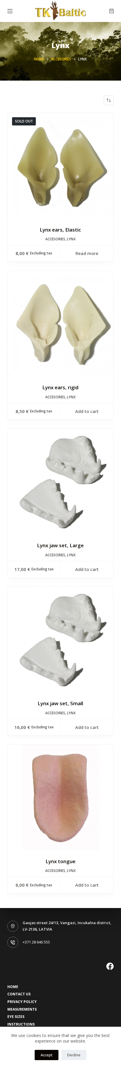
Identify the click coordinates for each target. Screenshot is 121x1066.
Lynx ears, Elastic (60, 229)
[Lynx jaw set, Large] (61, 482)
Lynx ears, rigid (60, 387)
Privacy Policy (22, 1001)
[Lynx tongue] (61, 797)
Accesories (55, 239)
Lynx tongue (60, 861)
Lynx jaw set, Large (60, 545)
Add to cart (87, 411)
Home (12, 987)
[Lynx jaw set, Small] (61, 640)
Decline (73, 1055)
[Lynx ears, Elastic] (61, 166)
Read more (86, 253)
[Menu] (10, 11)
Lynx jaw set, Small (60, 703)
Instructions (21, 1024)
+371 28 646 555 (36, 942)
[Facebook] (110, 966)
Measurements (22, 1009)
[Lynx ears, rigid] (61, 324)
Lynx (71, 239)
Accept (47, 1055)
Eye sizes (15, 1016)
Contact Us (19, 994)
